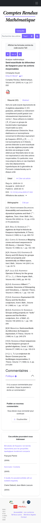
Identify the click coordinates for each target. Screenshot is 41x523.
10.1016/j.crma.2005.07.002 (21, 192)
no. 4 (14, 54)
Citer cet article (24, 178)
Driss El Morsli (11, 76)
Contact (24, 517)
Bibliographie (13, 202)
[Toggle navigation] (36, 3)
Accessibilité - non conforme (24, 512)
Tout (25, 36)
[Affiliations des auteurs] (21, 76)
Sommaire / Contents (12, 467)
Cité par (25, 202)
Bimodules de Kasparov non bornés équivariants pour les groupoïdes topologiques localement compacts (17, 448)
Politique (10, 376)
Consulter (20, 30)
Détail (10, 178)
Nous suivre (17, 514)
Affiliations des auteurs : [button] (15, 195)
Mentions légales (30, 514)
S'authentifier (21, 419)
